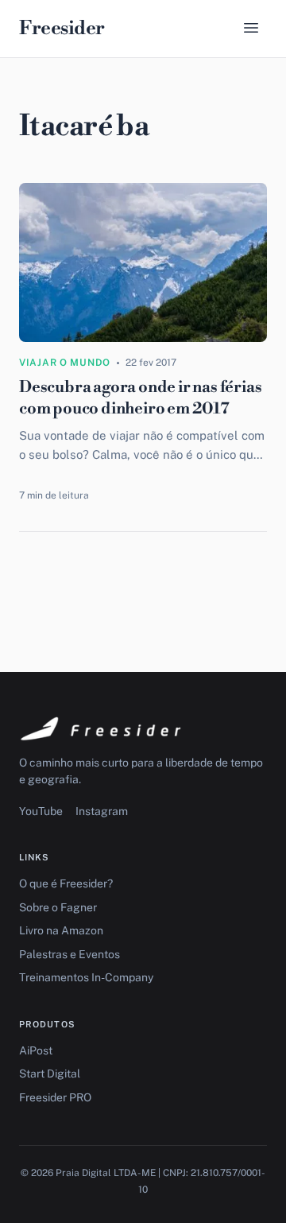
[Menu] (251, 29)
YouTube (41, 811)
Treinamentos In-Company (86, 977)
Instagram (101, 811)
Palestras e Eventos (69, 954)
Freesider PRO (55, 1097)
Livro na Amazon (61, 930)
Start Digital (49, 1073)
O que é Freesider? (66, 883)
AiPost (35, 1050)
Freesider (62, 29)
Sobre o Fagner (58, 907)
